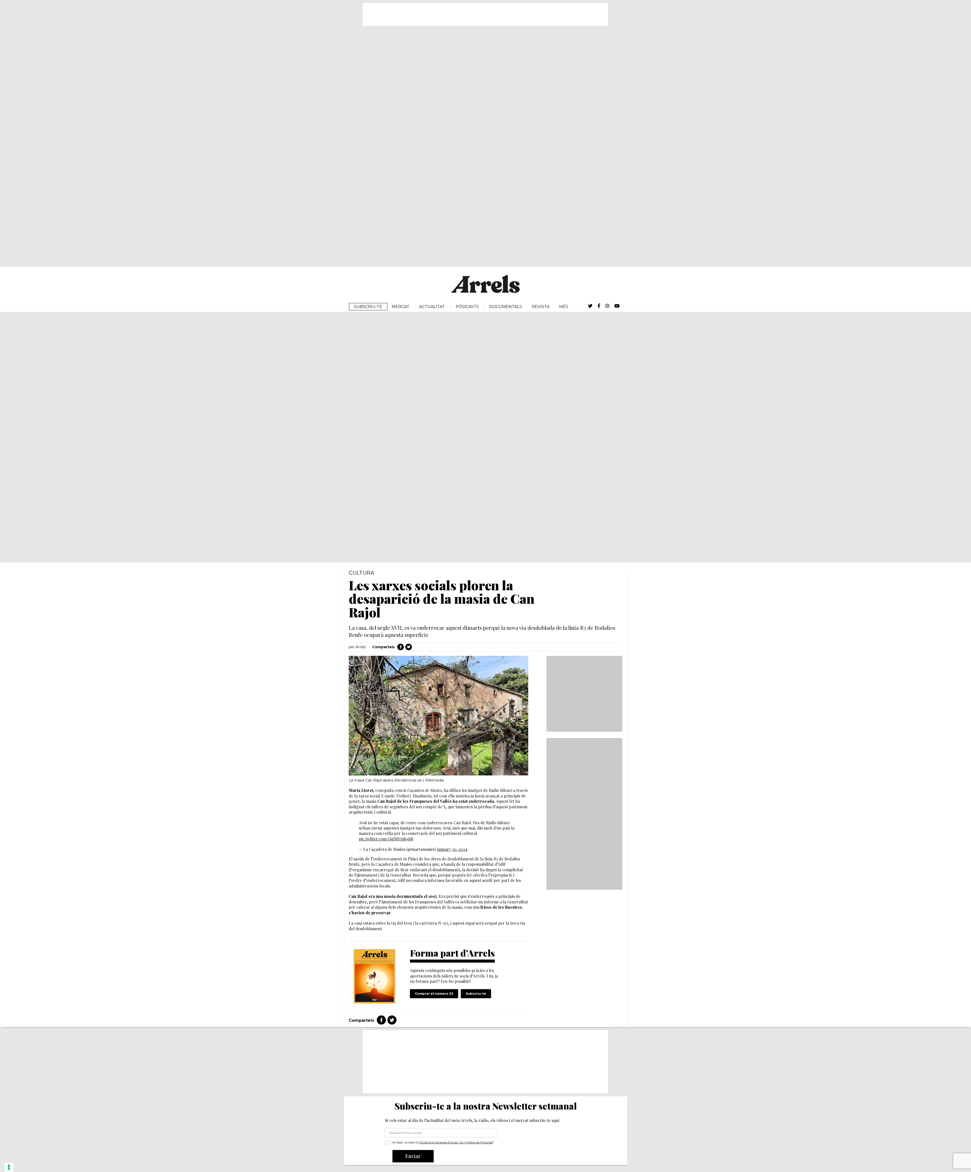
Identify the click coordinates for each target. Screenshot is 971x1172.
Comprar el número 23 (434, 993)
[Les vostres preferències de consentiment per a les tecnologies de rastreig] (9, 1167)
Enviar (413, 1156)
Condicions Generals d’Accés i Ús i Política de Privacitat (456, 1142)
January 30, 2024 (452, 849)
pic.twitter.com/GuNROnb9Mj (386, 838)
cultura (361, 573)
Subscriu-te (476, 993)
